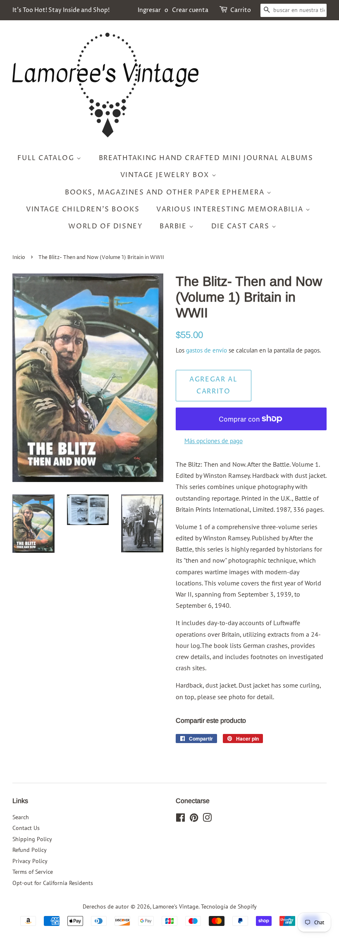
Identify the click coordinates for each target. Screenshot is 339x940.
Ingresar (149, 10)
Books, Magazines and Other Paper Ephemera (166, 192)
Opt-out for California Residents (52, 883)
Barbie (174, 226)
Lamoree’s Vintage (175, 906)
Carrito (240, 10)
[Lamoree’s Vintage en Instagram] (207, 819)
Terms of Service (32, 871)
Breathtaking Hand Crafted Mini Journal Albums (206, 158)
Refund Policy (29, 850)
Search (20, 817)
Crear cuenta (190, 10)
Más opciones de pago (213, 441)
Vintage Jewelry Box (166, 175)
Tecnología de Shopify (229, 906)
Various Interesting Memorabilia (231, 209)
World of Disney (105, 226)
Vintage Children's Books (82, 209)
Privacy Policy (30, 861)
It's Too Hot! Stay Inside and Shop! (61, 10)
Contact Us (26, 828)
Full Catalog (46, 158)
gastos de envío (206, 350)
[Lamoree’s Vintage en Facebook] (180, 819)
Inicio (18, 257)
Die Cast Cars (241, 226)
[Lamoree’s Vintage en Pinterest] (193, 819)
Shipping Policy (32, 839)
